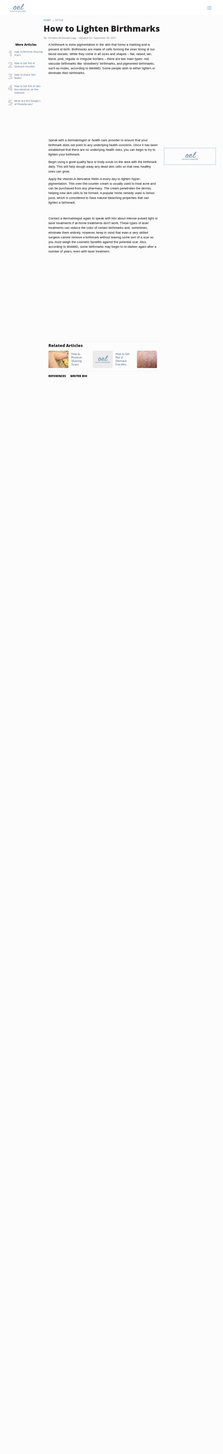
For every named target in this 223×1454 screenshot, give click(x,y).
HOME (47, 20)
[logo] (18, 7)
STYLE (59, 20)
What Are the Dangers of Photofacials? (27, 102)
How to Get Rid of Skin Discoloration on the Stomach (27, 89)
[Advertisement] (103, 110)
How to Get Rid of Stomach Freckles (24, 65)
